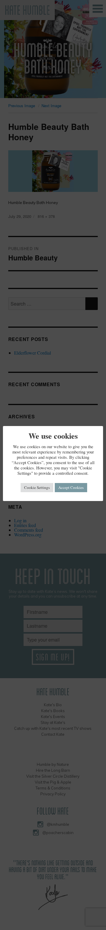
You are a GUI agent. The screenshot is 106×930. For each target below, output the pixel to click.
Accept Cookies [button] (71, 487)
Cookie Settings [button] (37, 487)
